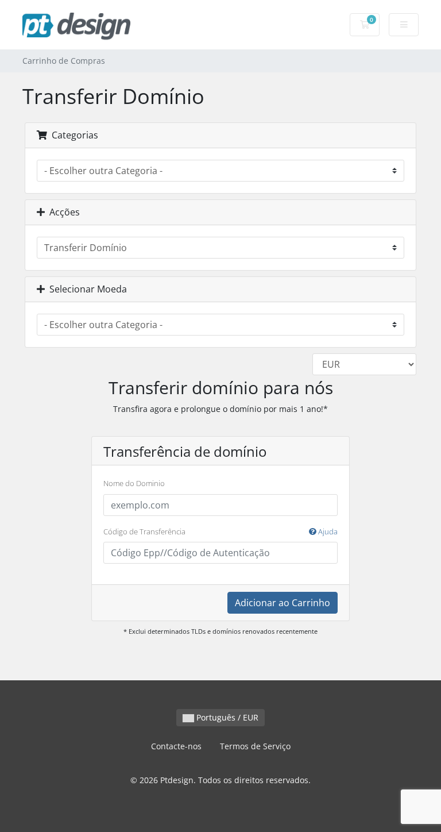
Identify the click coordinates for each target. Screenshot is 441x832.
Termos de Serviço (255, 746)
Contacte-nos (176, 746)
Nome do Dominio (134, 483)
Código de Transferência (220, 531)
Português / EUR (226, 717)
